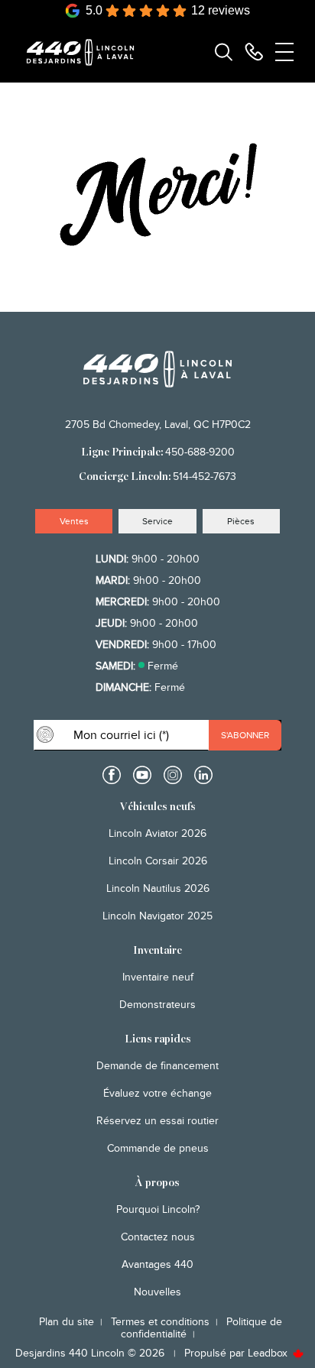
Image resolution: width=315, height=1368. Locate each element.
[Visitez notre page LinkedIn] (203, 775)
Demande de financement (157, 1065)
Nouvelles (157, 1291)
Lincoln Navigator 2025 (157, 915)
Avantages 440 (157, 1264)
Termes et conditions (160, 1321)
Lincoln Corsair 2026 (158, 860)
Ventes (74, 521)
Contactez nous (158, 1236)
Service (157, 521)
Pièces (241, 521)
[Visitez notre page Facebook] (111, 775)
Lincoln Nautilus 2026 (157, 888)
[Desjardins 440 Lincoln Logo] (87, 52)
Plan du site (66, 1321)
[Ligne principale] (254, 52)
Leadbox (269, 1353)
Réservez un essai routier (157, 1120)
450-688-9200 (200, 452)
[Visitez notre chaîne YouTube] (142, 775)
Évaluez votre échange (157, 1093)
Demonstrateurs (157, 1004)
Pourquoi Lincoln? (158, 1209)
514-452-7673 (204, 476)
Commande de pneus (158, 1148)
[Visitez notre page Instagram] (173, 775)
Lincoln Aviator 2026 (157, 833)
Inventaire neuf (157, 977)
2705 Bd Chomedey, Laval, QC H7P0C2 (158, 424)
